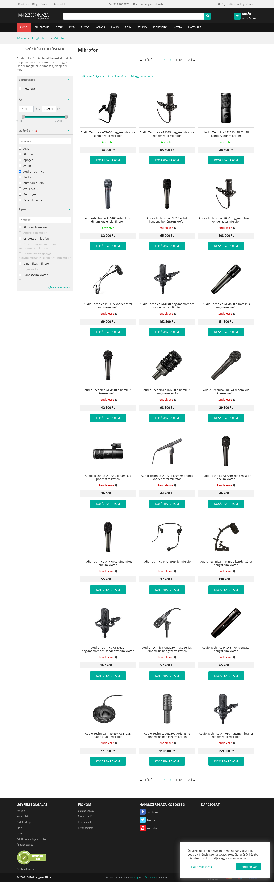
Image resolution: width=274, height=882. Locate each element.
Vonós (100, 27)
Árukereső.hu (151, 877)
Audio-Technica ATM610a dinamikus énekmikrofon (108, 563)
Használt (194, 27)
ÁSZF (19, 833)
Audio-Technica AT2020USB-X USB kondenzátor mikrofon (226, 134)
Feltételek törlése (60, 287)
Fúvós (85, 27)
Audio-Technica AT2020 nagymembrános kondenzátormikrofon (108, 134)
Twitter (151, 820)
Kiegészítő (160, 27)
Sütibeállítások (25, 869)
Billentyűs (42, 27)
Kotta (178, 27)
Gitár (59, 27)
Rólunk (21, 810)
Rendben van (249, 867)
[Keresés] (207, 16)
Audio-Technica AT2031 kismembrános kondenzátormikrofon (167, 477)
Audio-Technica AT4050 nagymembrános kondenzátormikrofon (226, 735)
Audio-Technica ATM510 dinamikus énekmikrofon (108, 391)
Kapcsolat (59, 4)
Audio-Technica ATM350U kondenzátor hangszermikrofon (226, 563)
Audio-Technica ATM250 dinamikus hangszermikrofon (167, 391)
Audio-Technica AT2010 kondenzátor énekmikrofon (226, 477)
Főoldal (22, 38)
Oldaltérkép (24, 822)
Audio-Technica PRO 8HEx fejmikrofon (167, 561)
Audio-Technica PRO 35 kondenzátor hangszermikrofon (108, 305)
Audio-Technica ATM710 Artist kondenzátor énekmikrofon (167, 220)
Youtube (152, 828)
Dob (72, 27)
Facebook (152, 812)
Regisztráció (85, 816)
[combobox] (133, 16)
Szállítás (45, 4)
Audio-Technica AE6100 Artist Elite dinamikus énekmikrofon (108, 220)
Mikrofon (60, 38)
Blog (35, 4)
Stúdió (142, 27)
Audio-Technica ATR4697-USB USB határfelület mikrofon (108, 735)
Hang (115, 27)
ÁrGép (135, 877)
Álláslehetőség (25, 844)
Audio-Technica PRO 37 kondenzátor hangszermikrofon (226, 649)
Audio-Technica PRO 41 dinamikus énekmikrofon (226, 391)
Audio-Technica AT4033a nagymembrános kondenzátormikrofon (108, 649)
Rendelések (85, 822)
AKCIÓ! (24, 27)
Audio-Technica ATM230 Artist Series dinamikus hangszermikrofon (167, 649)
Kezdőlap (23, 4)
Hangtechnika (40, 38)
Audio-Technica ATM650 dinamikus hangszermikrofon (226, 305)
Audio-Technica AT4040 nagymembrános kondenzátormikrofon (167, 305)
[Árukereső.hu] (32, 857)
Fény (128, 27)
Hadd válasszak (201, 867)
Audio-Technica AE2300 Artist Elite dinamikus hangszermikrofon (167, 735)
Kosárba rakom (108, 160)
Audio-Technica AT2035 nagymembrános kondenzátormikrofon (167, 134)
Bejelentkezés (86, 810)
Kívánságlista (85, 828)
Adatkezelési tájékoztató (31, 839)
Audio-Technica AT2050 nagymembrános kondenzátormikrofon (226, 220)
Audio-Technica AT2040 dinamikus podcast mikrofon (108, 477)
